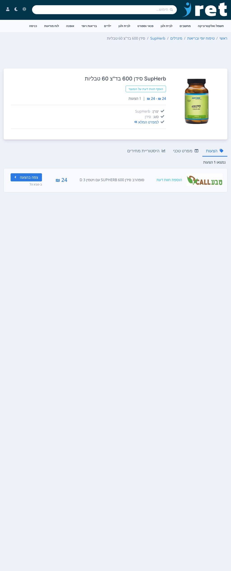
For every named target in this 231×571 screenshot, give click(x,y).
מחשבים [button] (185, 26)
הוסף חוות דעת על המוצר (146, 89)
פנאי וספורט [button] (145, 26)
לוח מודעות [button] (51, 26)
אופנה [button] (70, 26)
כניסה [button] (33, 26)
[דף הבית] (204, 10)
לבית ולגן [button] (166, 26)
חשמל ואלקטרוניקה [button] (211, 26)
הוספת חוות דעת (169, 179)
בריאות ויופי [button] (89, 26)
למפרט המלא (148, 122)
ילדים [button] (107, 26)
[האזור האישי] (8, 10)
